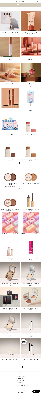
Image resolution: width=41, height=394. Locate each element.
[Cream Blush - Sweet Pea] (29, 86)
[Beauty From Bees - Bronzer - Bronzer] (30, 311)
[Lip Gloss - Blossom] (29, 60)
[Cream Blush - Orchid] (30, 86)
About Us (20, 374)
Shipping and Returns (20, 376)
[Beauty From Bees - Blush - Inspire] (11, 311)
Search (20, 372)
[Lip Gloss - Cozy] (30, 60)
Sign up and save (20, 385)
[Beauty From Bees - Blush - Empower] (10, 311)
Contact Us (20, 378)
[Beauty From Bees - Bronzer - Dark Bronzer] (31, 311)
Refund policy (20, 382)
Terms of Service (20, 380)
